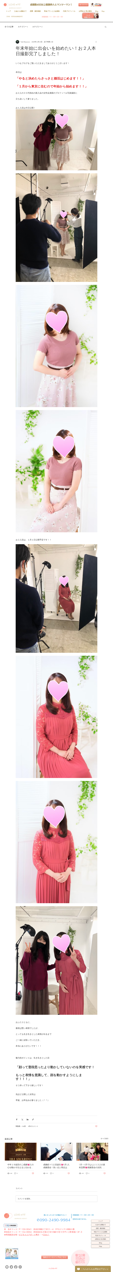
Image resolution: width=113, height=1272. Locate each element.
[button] (103, 11)
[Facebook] (15, 1267)
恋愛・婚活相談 (100, 1228)
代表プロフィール (100, 1235)
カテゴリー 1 (23, 27)
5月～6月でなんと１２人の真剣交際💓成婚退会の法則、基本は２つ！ (92, 1166)
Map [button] (100, 1246)
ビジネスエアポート (27, 1235)
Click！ (46, 1235)
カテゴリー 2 (37, 27)
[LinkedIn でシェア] (27, 1119)
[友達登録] (7, 1267)
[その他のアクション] (96, 41)
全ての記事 (9, 27)
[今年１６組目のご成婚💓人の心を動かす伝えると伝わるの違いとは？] (21, 1152)
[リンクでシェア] (33, 1119)
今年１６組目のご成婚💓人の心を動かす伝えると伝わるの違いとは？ (20, 1166)
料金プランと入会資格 (100, 1232)
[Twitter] (11, 1267)
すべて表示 (104, 1139)
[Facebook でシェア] (17, 1119)
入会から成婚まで (100, 1224)
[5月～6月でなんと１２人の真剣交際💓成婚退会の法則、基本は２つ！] (92, 1152)
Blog (100, 1242)
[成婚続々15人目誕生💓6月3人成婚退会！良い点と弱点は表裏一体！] (57, 1152)
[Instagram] (20, 1267)
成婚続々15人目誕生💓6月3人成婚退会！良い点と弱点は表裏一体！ (56, 1166)
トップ (101, 1221)
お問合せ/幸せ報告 (100, 1239)
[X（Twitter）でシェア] (22, 1119)
